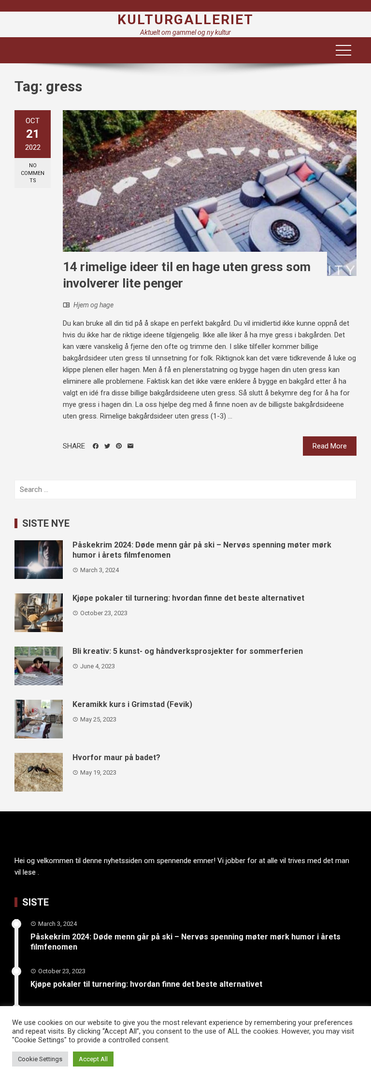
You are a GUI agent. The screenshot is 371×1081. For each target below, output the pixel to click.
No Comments (32, 173)
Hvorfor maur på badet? (116, 757)
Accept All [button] (93, 1059)
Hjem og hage (93, 305)
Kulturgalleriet (185, 20)
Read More (330, 446)
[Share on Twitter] (107, 446)
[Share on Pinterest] (119, 446)
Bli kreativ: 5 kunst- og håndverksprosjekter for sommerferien (187, 651)
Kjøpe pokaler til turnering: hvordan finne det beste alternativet (188, 598)
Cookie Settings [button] (40, 1059)
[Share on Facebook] (95, 446)
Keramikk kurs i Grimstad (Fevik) (132, 704)
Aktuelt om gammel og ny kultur (185, 32)
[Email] (130, 446)
